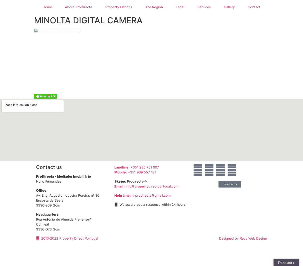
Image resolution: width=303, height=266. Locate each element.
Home (47, 7)
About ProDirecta (78, 7)
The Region (154, 7)
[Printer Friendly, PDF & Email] (45, 96)
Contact (254, 7)
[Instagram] (220, 170)
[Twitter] (232, 170)
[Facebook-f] (209, 170)
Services (204, 7)
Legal (180, 7)
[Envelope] (198, 170)
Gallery (229, 7)
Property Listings (118, 7)
